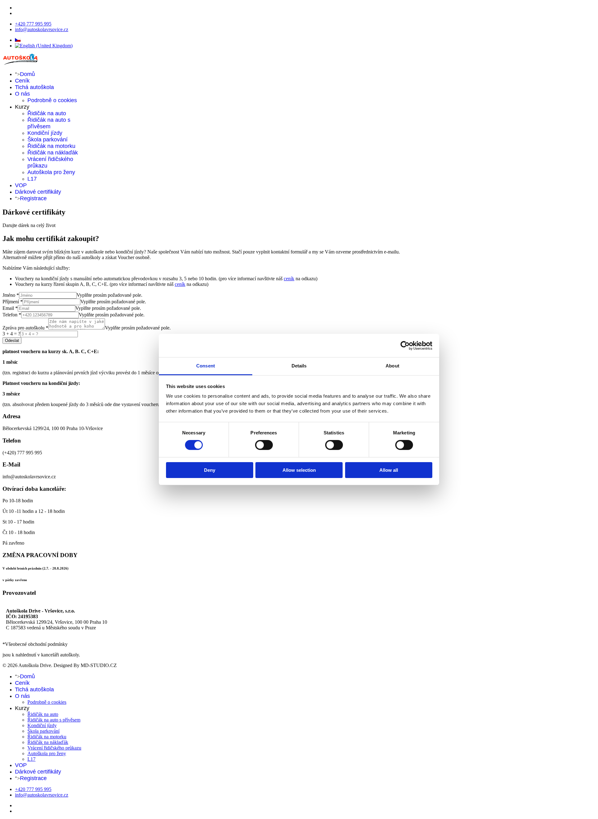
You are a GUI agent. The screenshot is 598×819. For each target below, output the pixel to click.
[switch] (264, 445)
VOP (21, 185)
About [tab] (392, 365)
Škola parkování (47, 139)
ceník (289, 278)
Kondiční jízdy (44, 133)
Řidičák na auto (46, 113)
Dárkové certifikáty (38, 192)
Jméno (10, 295)
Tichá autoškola (34, 87)
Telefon (11, 314)
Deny (209, 470)
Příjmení (12, 301)
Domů (27, 74)
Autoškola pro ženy (51, 172)
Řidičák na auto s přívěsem (48, 123)
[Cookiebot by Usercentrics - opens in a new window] (405, 345)
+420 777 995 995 (33, 23)
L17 (32, 179)
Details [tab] (299, 365)
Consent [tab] (205, 365)
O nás (22, 94)
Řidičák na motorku (51, 146)
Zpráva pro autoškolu (25, 327)
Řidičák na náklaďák (52, 152)
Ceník (22, 81)
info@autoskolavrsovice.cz (41, 29)
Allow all (388, 470)
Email (10, 308)
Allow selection (299, 470)
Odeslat (12, 340)
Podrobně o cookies (52, 100)
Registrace (33, 198)
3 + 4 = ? (11, 333)
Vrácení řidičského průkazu (54, 747)
